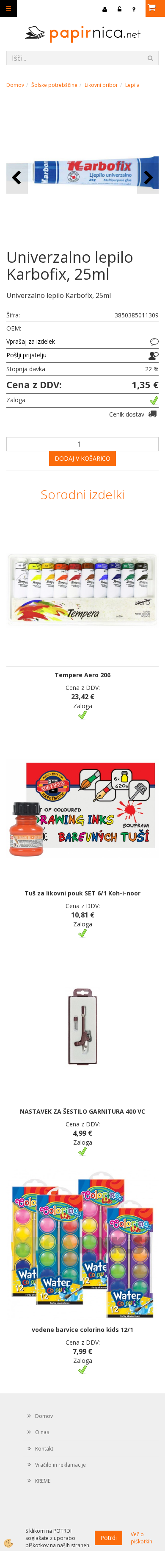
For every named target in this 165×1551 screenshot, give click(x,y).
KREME (42, 1480)
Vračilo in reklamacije (60, 1464)
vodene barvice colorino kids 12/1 (82, 1330)
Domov (15, 85)
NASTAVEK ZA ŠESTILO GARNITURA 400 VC (82, 1111)
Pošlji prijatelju (26, 355)
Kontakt (44, 1448)
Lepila (132, 85)
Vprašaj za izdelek (30, 341)
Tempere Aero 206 (82, 675)
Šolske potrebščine (54, 85)
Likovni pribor (101, 85)
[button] (148, 178)
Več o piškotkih (141, 1538)
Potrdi (108, 1538)
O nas (42, 1432)
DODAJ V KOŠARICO (82, 458)
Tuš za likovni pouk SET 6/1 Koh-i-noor (82, 893)
